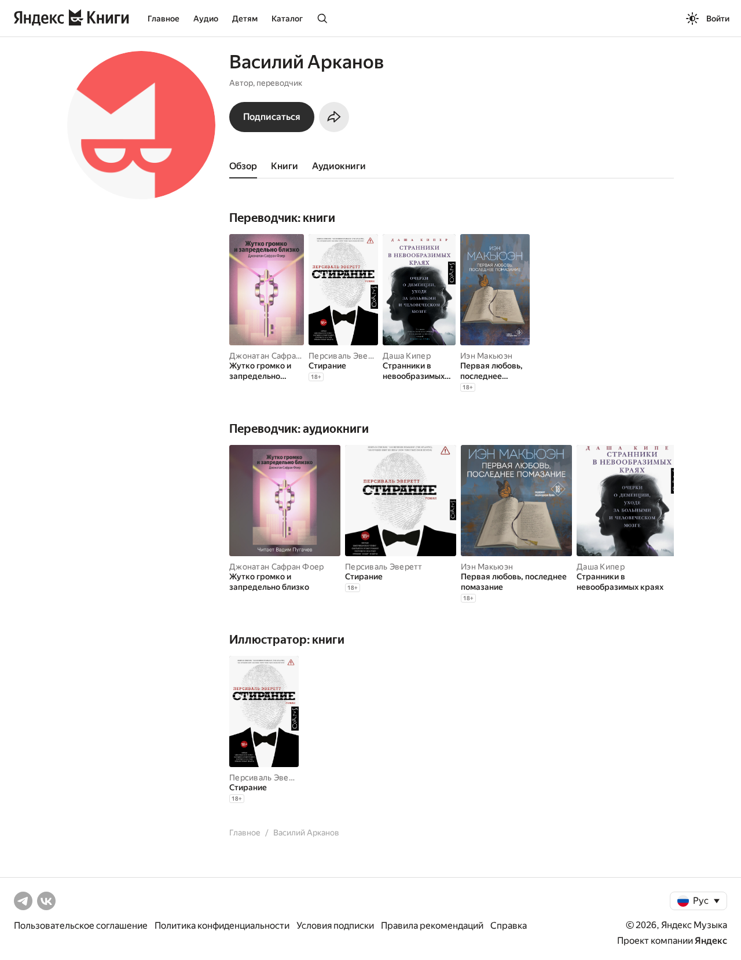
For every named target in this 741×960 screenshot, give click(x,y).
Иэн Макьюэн (486, 355)
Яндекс (711, 940)
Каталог (287, 18)
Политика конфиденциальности (222, 925)
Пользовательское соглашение (81, 925)
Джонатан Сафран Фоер (276, 355)
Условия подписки (335, 925)
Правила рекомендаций (432, 925)
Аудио (205, 18)
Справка (508, 925)
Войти (717, 18)
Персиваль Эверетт (347, 355)
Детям (245, 18)
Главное (163, 18)
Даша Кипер (407, 355)
